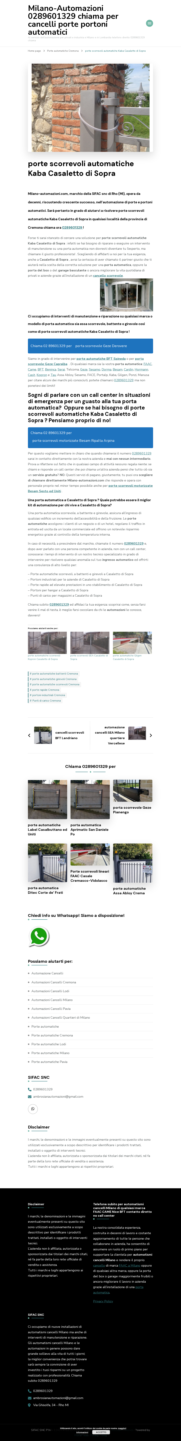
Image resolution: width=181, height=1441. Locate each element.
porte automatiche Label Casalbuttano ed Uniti (47, 829)
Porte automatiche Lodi (48, 1044)
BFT (41, 369)
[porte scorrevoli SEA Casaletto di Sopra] (89, 643)
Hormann (141, 369)
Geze (83, 369)
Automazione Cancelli (47, 973)
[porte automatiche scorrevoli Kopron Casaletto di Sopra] (47, 643)
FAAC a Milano (129, 1265)
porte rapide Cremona (45, 690)
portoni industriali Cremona (48, 695)
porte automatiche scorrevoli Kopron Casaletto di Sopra (44, 657)
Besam (117, 369)
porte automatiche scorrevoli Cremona (55, 684)
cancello (99, 1265)
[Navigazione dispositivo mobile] (149, 23)
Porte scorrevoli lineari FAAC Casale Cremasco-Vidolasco (90, 876)
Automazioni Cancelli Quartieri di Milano (60, 1017)
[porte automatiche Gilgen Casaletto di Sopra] (132, 643)
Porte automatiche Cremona (52, 1035)
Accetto (101, 1432)
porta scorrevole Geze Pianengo (132, 809)
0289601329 (72, 227)
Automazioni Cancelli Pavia (51, 1009)
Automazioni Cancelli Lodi (50, 991)
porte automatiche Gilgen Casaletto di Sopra (127, 657)
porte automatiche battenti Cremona (55, 673)
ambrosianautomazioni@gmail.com (58, 1096)
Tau (53, 375)
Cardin (128, 369)
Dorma (106, 369)
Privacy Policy (103, 1301)
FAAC (148, 364)
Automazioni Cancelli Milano (52, 1000)
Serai (61, 369)
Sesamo (94, 369)
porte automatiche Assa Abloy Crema (129, 890)
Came (32, 369)
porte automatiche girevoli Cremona (54, 679)
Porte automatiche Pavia (49, 1062)
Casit (31, 375)
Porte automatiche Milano (50, 1053)
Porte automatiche (45, 1026)
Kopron (42, 375)
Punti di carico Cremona (46, 700)
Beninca (50, 369)
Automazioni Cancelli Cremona (53, 982)
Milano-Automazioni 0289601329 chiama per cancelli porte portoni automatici (73, 20)
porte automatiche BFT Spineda (101, 359)
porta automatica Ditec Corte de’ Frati (45, 890)
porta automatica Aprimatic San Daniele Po (90, 829)
